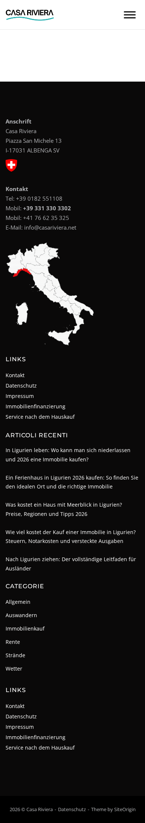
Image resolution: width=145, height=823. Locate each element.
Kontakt (15, 375)
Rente (13, 641)
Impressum (20, 395)
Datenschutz (21, 385)
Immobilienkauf (25, 628)
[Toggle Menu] (130, 14)
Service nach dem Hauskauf (40, 416)
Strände (15, 655)
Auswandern (21, 615)
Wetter (14, 668)
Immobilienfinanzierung (35, 406)
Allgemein (18, 601)
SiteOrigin (125, 809)
